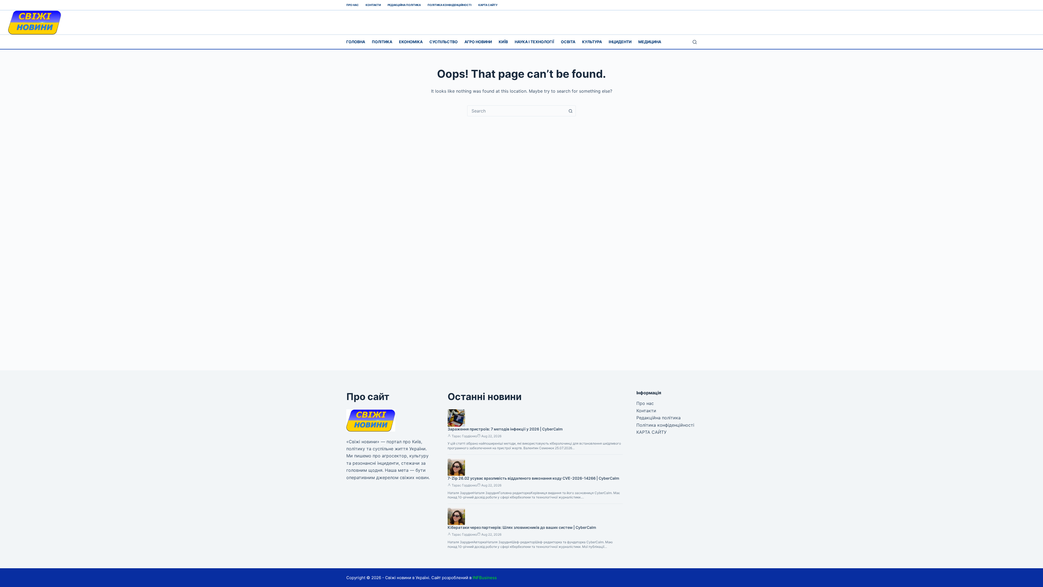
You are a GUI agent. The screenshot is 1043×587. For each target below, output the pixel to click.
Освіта (568, 41)
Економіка (411, 41)
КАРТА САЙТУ (488, 5)
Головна (355, 41)
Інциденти (620, 41)
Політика (382, 41)
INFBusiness (485, 577)
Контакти (373, 5)
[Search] (695, 42)
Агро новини (478, 41)
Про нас (352, 5)
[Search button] (570, 111)
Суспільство (443, 41)
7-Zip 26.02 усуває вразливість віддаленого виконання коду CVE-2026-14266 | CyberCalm (533, 478)
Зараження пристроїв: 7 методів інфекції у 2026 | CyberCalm (505, 429)
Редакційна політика (404, 5)
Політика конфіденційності (450, 5)
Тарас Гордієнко (464, 436)
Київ (503, 41)
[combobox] (516, 110)
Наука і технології (534, 41)
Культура (592, 41)
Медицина (649, 41)
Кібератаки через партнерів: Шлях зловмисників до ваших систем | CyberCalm (522, 527)
